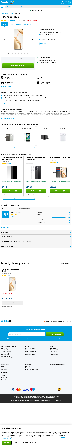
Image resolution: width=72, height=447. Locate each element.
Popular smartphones (8, 346)
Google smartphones (30, 354)
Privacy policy (4, 381)
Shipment (27, 367)
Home (2, 13)
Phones (27, 346)
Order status (28, 364)
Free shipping (10, 194)
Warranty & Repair (29, 371)
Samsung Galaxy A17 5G (7, 357)
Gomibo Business (54, 363)
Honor (11, 13)
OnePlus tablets (54, 354)
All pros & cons (7, 103)
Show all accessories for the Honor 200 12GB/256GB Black (19, 148)
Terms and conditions (46, 400)
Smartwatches (4, 371)
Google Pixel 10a (5, 354)
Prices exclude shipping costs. (52, 396)
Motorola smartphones (30, 353)
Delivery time (28, 366)
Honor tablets (53, 353)
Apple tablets (53, 348)
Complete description (8, 118)
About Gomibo (4, 377)
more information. (51, 397)
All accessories (4, 372)
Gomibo (3, 375)
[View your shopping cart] (69, 2)
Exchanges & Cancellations (31, 369)
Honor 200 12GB (19, 13)
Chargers (3, 366)
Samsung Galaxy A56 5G (7, 353)
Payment (27, 363)
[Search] (69, 6)
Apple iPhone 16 (5, 350)
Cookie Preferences (34, 400)
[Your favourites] (66, 2)
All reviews (6, 227)
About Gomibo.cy (15, 400)
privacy (63, 437)
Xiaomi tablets (53, 351)
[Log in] (62, 2)
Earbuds (3, 367)
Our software (4, 379)
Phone (6, 13)
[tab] (8, 53)
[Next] (32, 39)
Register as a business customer (57, 364)
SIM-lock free (44, 43)
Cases (2, 363)
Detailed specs (7, 86)
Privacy (22, 400)
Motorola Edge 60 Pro (6, 356)
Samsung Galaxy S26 (6, 351)
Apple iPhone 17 (5, 348)
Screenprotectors (5, 364)
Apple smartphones (30, 348)
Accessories (5, 361)
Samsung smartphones (31, 350)
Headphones (4, 369)
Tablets (52, 346)
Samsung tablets (54, 350)
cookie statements (7, 438)
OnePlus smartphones (30, 351)
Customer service (31, 361)
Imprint (27, 400)
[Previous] (4, 39)
